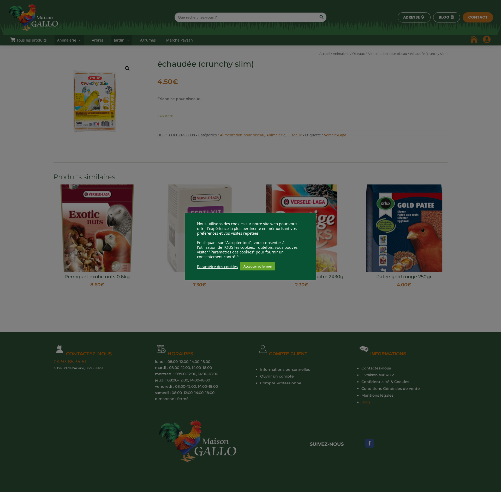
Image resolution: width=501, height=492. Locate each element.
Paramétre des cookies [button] (217, 266)
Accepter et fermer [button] (257, 266)
